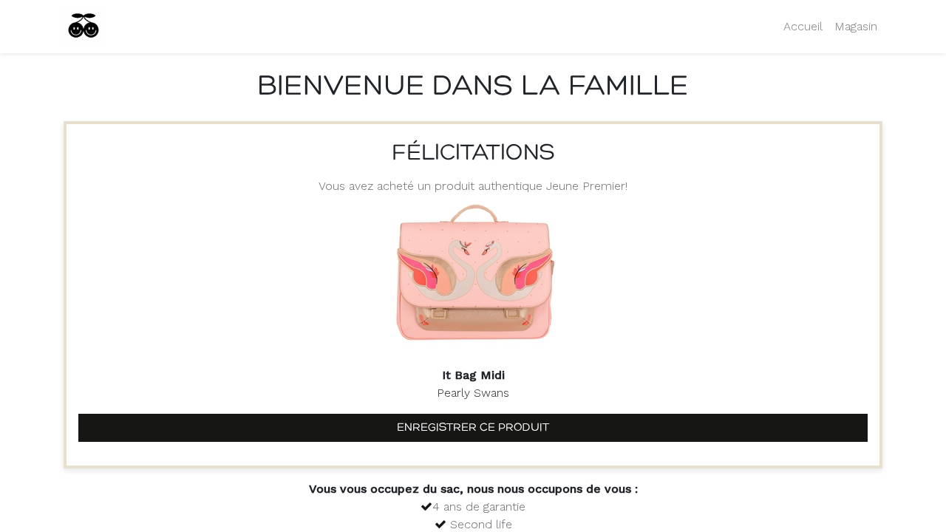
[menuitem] (802, 26)
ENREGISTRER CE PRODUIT (473, 428)
